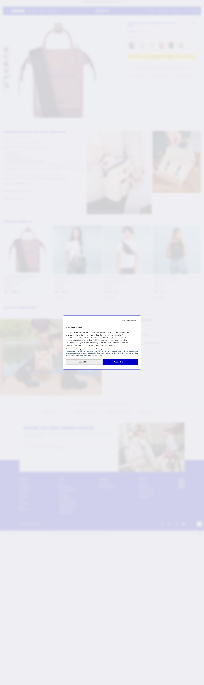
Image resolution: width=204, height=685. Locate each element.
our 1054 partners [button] (95, 332)
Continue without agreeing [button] (129, 320)
